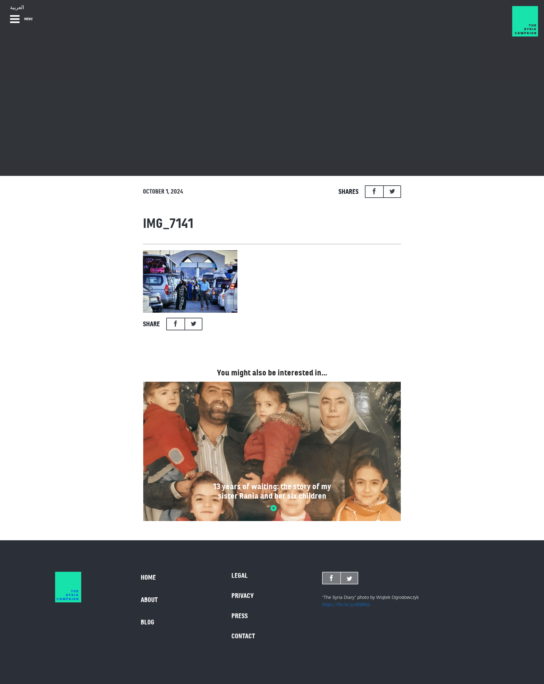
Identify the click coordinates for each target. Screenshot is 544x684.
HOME (148, 577)
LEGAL (239, 575)
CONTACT (243, 636)
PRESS (239, 616)
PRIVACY (242, 596)
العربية (17, 7)
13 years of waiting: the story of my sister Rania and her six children (272, 491)
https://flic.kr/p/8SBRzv (346, 604)
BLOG (147, 622)
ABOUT (149, 600)
